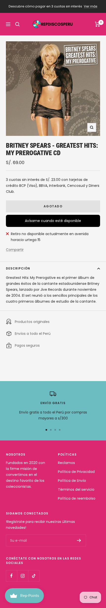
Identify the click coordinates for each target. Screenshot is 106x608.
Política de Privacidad (76, 471)
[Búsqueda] (17, 24)
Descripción (18, 268)
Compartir (15, 249)
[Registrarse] (79, 540)
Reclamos (66, 462)
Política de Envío (72, 480)
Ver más (90, 6)
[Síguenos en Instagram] (22, 575)
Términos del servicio (76, 489)
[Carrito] (97, 24)
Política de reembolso (76, 498)
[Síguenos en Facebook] (11, 575)
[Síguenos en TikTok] (33, 575)
